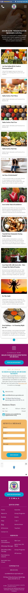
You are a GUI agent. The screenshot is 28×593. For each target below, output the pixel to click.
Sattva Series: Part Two (9, 122)
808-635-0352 (9, 391)
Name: (5, 427)
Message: (6, 444)
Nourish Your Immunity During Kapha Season (12, 235)
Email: (5, 433)
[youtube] (14, 498)
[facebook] (9, 498)
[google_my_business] (19, 498)
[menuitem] (7, 510)
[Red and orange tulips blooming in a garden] (14, 195)
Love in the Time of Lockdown (12, 204)
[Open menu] (25, 6)
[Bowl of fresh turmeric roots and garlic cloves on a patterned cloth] (14, 224)
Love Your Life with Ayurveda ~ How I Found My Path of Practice (13, 266)
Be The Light (6, 296)
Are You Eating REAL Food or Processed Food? (11, 67)
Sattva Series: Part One (9, 149)
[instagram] (12, 498)
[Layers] (26, 464)
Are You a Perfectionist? (9, 175)
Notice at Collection (14, 589)
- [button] (2, 466)
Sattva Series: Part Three (10, 96)
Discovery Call (23, 383)
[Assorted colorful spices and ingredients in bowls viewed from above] (14, 112)
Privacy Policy (7, 588)
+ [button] (2, 464)
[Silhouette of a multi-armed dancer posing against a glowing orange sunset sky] (14, 286)
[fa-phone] (3, 8)
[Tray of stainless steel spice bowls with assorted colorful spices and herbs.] (14, 315)
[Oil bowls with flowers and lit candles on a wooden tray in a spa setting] (14, 86)
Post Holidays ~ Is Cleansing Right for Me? (13, 326)
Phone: (5, 438)
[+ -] (14, 469)
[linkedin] (16, 498)
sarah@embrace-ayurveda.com (14, 395)
